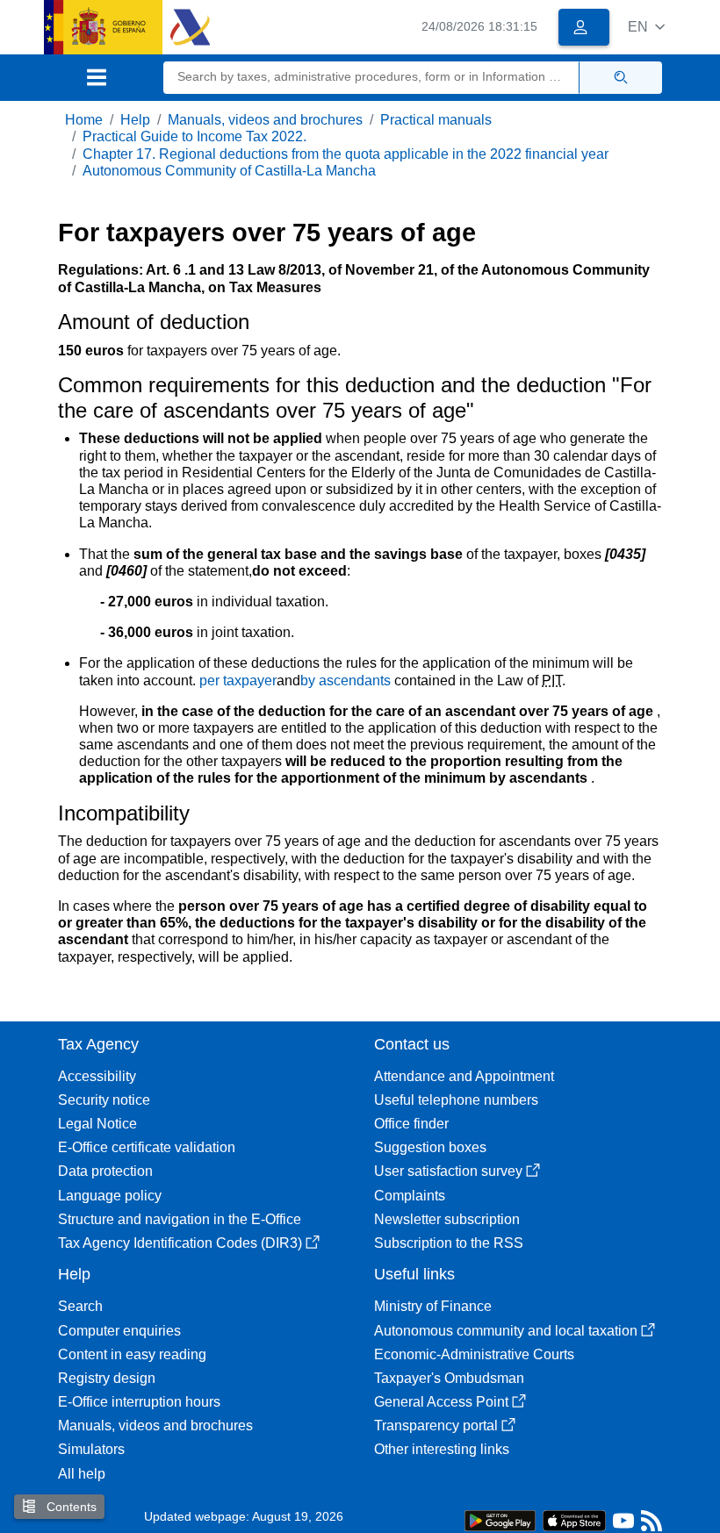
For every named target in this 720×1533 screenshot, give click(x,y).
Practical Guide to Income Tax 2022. (194, 136)
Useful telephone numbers (456, 1099)
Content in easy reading (132, 1354)
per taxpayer (238, 680)
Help (135, 119)
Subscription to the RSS (448, 1243)
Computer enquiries (119, 1330)
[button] (646, 27)
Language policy (110, 1195)
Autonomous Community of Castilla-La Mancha (229, 170)
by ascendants (345, 680)
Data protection (105, 1171)
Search (80, 1306)
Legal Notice (97, 1123)
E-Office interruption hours (139, 1401)
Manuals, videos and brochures (265, 119)
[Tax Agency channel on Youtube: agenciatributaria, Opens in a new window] (623, 1524)
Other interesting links (441, 1449)
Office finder (411, 1123)
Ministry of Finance (433, 1306)
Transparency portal (436, 1425)
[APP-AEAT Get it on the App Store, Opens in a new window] (574, 1519)
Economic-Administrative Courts (474, 1354)
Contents (70, 1507)
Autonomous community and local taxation (505, 1330)
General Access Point (441, 1401)
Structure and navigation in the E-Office (179, 1219)
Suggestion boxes (430, 1147)
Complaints (409, 1195)
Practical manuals (436, 119)
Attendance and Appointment (464, 1076)
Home (84, 119)
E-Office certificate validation (146, 1147)
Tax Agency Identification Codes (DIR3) (180, 1243)
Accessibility (97, 1076)
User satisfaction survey (448, 1171)
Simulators (91, 1449)
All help (81, 1473)
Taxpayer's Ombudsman (449, 1378)
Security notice (104, 1099)
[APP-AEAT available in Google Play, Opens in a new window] (500, 1519)
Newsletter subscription (447, 1219)
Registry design (106, 1378)
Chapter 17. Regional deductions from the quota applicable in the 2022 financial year (345, 154)
